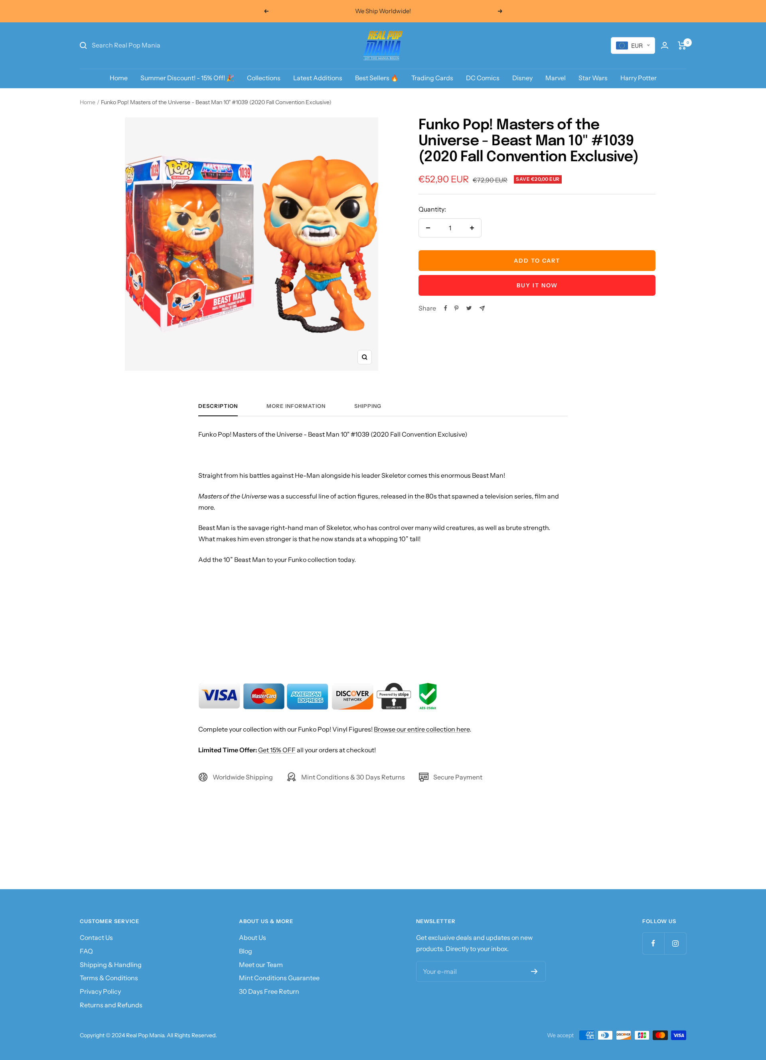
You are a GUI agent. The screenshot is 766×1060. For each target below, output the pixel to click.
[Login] (664, 45)
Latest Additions (317, 78)
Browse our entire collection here (422, 729)
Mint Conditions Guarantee (279, 978)
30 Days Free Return (269, 991)
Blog (245, 951)
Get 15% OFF (277, 750)
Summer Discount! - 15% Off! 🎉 (187, 78)
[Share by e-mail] (482, 308)
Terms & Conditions (109, 978)
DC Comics (482, 78)
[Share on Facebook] (445, 308)
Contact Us (96, 937)
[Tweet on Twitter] (469, 308)
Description (218, 406)
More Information (296, 406)
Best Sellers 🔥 (377, 78)
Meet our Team (261, 965)
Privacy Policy (100, 991)
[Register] (534, 971)
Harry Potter (638, 78)
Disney (522, 78)
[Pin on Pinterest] (456, 308)
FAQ (86, 951)
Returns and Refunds (111, 1005)
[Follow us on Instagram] (675, 943)
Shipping (367, 406)
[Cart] (682, 45)
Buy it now (537, 285)
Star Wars (593, 78)
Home (119, 78)
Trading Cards (432, 78)
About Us (252, 937)
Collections (263, 78)
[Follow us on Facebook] (653, 943)
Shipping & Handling (111, 965)
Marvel (555, 78)
